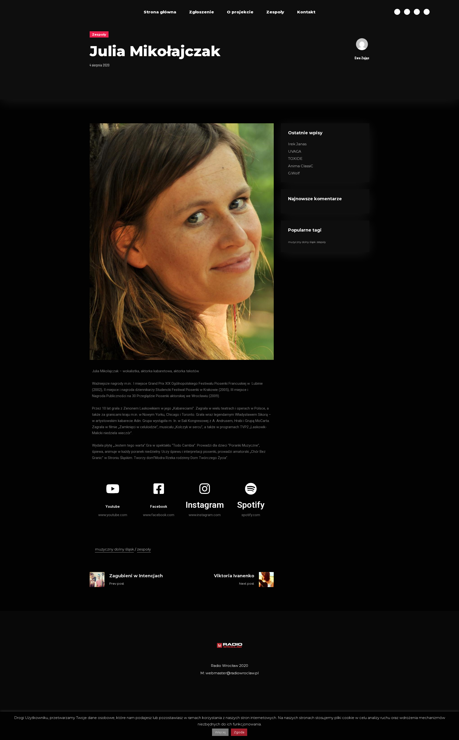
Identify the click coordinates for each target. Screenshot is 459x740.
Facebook (158, 506)
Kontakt (306, 12)
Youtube (112, 506)
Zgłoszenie (201, 12)
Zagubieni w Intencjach (136, 575)
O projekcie (240, 12)
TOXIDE (295, 158)
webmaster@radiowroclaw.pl (232, 673)
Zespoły (275, 12)
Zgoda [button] (239, 732)
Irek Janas (297, 144)
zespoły (144, 549)
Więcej (220, 732)
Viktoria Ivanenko (234, 575)
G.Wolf (294, 173)
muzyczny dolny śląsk (114, 549)
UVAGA (294, 151)
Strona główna (160, 12)
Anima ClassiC (300, 166)
